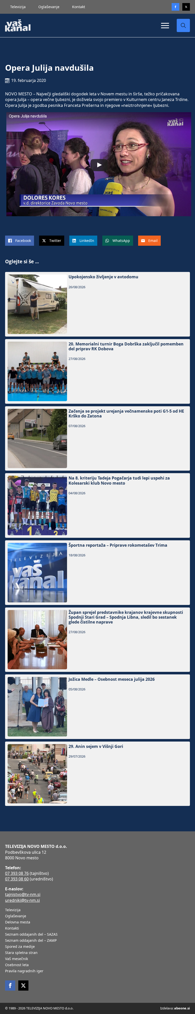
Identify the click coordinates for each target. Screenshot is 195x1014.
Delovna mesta (17, 922)
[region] (66, 974)
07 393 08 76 (17, 873)
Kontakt (78, 6)
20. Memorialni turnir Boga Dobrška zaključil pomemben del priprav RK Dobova (126, 346)
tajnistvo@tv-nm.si (22, 894)
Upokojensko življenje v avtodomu (103, 276)
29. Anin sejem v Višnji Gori (96, 746)
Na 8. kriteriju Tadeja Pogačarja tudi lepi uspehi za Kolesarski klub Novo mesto (119, 480)
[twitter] (186, 7)
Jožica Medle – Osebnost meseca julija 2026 (112, 679)
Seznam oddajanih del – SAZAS (31, 935)
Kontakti (12, 928)
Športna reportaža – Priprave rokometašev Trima (118, 545)
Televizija (18, 6)
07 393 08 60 (17, 879)
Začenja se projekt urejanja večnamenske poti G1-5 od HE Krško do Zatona (126, 413)
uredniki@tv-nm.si (22, 900)
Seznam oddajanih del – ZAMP (31, 941)
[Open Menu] (165, 25)
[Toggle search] (183, 25)
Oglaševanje (48, 6)
